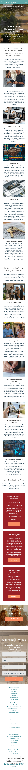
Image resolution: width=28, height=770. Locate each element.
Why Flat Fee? (14, 691)
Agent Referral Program (14, 751)
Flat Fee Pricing (14, 689)
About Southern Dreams (14, 734)
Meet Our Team (14, 742)
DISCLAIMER (14, 766)
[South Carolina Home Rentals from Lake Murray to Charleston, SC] (8, 2)
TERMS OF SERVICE (19, 764)
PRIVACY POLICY (11, 764)
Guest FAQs (14, 710)
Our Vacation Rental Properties (14, 704)
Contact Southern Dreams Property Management (14, 748)
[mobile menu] (26, 2)
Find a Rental (14, 718)
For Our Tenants (14, 716)
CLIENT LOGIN (6, 763)
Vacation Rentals (14, 702)
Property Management (14, 687)
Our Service (14, 695)
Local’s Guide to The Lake (14, 712)
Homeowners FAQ (14, 697)
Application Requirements (14, 720)
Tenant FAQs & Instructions (14, 722)
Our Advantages (14, 693)
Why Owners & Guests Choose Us (14, 736)
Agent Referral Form (14, 753)
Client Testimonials (14, 699)
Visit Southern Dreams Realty (14, 749)
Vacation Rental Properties (14, 727)
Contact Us (14, 746)
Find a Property (14, 729)
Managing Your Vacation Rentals (14, 706)
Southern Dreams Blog (14, 738)
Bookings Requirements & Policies (14, 708)
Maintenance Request (14, 723)
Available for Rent (14, 731)
